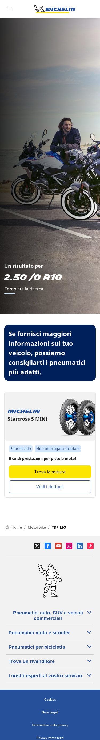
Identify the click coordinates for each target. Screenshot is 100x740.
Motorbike (37, 527)
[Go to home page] (55, 9)
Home (16, 527)
